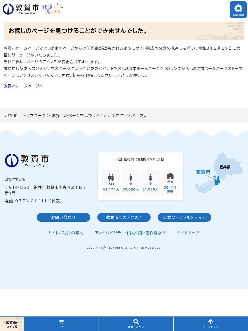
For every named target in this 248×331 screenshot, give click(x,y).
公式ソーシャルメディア (184, 217)
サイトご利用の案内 (66, 233)
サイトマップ (189, 233)
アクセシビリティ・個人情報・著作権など (130, 233)
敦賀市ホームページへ (23, 86)
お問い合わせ (63, 217)
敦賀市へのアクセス (124, 217)
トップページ (34, 116)
